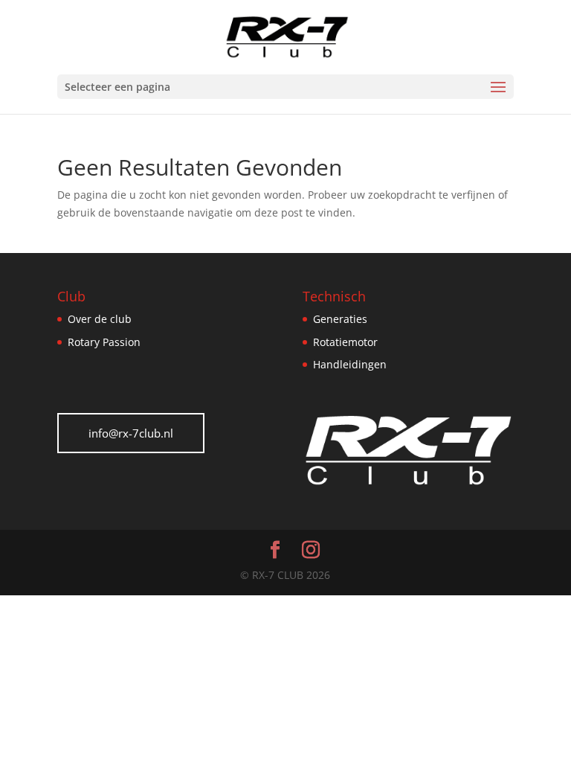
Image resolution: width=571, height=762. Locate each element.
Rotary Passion (104, 342)
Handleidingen (350, 364)
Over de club (100, 319)
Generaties (340, 319)
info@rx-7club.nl (130, 433)
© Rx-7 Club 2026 (285, 575)
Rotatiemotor (345, 342)
